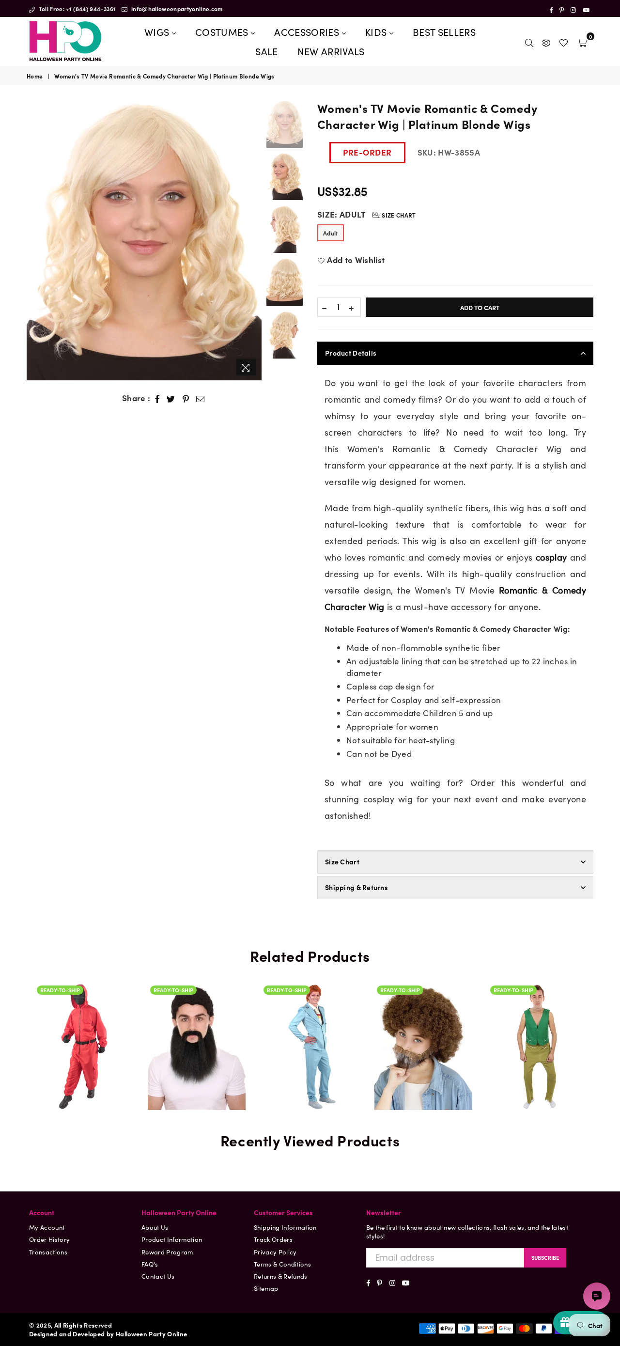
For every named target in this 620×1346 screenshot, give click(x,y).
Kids (377, 31)
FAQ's (149, 1263)
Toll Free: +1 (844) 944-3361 (76, 8)
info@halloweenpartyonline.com (176, 8)
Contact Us (157, 1276)
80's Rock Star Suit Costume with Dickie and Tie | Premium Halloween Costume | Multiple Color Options (310, 983)
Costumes (223, 31)
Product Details (350, 353)
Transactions (48, 1251)
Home (35, 76)
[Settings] (546, 41)
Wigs (158, 31)
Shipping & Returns (356, 887)
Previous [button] (35, 240)
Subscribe (545, 1257)
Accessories (307, 31)
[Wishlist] (564, 41)
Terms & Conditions (282, 1263)
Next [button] (253, 240)
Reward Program (167, 1251)
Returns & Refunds (281, 1276)
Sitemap (266, 1288)
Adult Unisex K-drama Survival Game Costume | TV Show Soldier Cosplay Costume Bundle (83, 1032)
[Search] (529, 41)
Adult (330, 233)
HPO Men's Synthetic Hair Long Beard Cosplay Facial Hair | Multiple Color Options (197, 1006)
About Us (155, 1227)
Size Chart (398, 215)
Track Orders (273, 1239)
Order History (49, 1239)
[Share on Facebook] (157, 398)
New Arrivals (331, 51)
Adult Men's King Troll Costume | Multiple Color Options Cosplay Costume (537, 994)
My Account (46, 1227)
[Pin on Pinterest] (186, 398)
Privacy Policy (275, 1251)
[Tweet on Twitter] (171, 398)
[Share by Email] (200, 398)
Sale (266, 51)
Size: (366, 214)
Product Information (171, 1239)
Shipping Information (285, 1227)
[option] (144, 240)
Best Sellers (444, 31)
